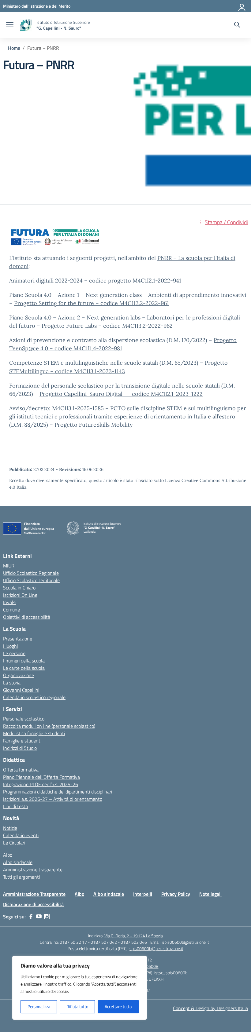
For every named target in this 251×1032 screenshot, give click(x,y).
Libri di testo (15, 806)
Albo (7, 855)
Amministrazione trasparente (32, 869)
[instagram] (47, 916)
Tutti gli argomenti (21, 877)
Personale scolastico (23, 718)
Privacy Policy (175, 894)
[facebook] (31, 916)
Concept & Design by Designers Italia (210, 1008)
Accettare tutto (118, 1006)
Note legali (210, 894)
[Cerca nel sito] (237, 25)
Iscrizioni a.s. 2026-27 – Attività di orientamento (52, 799)
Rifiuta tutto (77, 1006)
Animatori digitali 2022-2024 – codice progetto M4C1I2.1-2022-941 (95, 280)
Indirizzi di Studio (20, 748)
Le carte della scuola (24, 668)
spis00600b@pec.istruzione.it (156, 948)
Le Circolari (14, 842)
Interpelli (142, 894)
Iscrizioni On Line (20, 595)
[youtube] (39, 916)
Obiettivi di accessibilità (26, 617)
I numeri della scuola (24, 660)
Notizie (10, 828)
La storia (12, 682)
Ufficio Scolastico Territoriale (31, 580)
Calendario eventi (21, 835)
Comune (11, 609)
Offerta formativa (21, 769)
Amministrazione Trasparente (34, 894)
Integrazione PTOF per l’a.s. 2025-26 (40, 784)
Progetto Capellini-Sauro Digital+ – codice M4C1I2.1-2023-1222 (121, 393)
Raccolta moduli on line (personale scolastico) (49, 726)
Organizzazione (18, 675)
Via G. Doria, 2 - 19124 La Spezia (133, 935)
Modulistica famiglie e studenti (34, 733)
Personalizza (39, 1006)
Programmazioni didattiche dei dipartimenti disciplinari (57, 791)
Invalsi (9, 602)
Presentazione (17, 638)
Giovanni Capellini (21, 690)
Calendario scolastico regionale (34, 697)
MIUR (8, 565)
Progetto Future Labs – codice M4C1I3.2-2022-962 (107, 325)
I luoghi (10, 646)
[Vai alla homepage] (26, 25)
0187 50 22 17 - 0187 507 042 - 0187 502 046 (103, 942)
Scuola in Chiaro (19, 587)
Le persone (14, 653)
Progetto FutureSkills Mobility (93, 424)
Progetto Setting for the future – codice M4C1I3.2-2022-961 (91, 303)
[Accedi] (242, 6)
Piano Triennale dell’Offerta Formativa (41, 777)
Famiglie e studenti (22, 740)
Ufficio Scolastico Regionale (31, 573)
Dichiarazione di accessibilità (33, 904)
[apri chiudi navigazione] (9, 25)
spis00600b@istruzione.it (185, 942)
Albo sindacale (17, 862)
